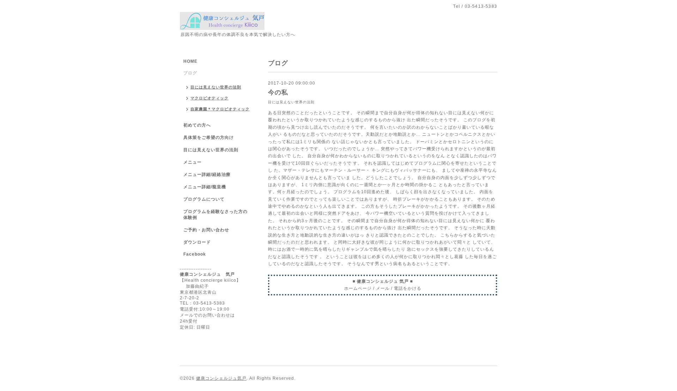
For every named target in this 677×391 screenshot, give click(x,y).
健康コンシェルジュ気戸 (221, 378)
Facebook (194, 254)
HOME (190, 61)
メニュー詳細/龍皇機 (204, 186)
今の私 (278, 92)
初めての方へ (197, 125)
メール (383, 288)
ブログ (190, 73)
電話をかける (407, 288)
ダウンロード (197, 242)
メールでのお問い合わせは (207, 315)
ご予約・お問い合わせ (206, 229)
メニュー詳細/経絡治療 (207, 174)
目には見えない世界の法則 (291, 102)
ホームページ (358, 288)
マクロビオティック (209, 98)
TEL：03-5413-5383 (202, 303)
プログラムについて (204, 199)
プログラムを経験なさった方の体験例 (215, 214)
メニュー (192, 162)
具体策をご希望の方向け (208, 137)
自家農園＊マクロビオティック (220, 109)
